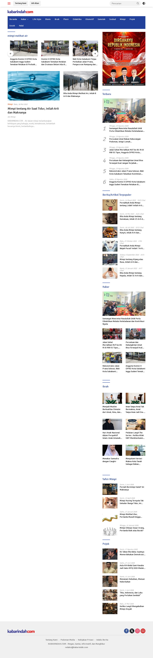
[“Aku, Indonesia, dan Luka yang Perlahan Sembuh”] (109, 595)
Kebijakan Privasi (85, 640)
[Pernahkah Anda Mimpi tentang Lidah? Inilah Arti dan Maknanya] (109, 205)
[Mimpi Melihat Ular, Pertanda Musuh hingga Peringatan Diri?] (109, 516)
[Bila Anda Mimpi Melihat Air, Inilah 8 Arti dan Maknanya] (80, 81)
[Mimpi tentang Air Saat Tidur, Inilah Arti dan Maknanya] (34, 85)
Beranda (13, 19)
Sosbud (112, 19)
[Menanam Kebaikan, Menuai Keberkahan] (109, 581)
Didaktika (77, 19)
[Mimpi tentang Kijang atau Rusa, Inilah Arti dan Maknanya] (109, 259)
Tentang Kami (20, 3)
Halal (21, 25)
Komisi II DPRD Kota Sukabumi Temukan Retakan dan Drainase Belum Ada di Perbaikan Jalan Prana (51, 62)
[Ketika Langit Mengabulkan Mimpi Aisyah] (109, 608)
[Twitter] (132, 631)
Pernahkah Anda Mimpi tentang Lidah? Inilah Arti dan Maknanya (131, 204)
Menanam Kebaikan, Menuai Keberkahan (132, 580)
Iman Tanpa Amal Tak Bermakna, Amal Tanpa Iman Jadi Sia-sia (135, 409)
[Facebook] (126, 631)
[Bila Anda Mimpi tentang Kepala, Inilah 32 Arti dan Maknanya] (109, 273)
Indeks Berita (102, 640)
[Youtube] (143, 631)
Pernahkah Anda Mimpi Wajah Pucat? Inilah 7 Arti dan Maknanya (131, 247)
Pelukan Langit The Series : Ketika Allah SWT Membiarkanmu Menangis (135, 435)
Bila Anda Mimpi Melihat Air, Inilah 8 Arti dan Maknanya (79, 94)
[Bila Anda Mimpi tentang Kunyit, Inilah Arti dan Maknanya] (109, 232)
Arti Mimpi (11, 117)
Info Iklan (35, 3)
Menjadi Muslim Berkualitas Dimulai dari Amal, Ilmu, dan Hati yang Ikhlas (111, 409)
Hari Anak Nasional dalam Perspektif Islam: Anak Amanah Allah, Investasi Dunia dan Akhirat (112, 435)
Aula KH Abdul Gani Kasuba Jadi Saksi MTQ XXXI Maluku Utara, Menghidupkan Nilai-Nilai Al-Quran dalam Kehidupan (132, 567)
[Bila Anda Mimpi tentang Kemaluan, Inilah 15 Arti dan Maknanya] (109, 218)
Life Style (37, 19)
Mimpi (123, 19)
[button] (138, 3)
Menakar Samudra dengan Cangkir (110, 460)
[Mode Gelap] (143, 3)
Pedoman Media (68, 640)
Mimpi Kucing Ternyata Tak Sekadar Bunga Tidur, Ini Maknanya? (132, 502)
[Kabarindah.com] (20, 11)
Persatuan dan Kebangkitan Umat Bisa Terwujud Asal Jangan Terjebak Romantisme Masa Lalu (126, 161)
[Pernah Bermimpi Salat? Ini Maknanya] (109, 489)
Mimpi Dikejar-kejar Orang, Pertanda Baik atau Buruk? (132, 529)
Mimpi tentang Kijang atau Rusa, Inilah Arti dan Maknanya (131, 260)
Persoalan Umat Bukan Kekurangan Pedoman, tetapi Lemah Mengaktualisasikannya (125, 140)
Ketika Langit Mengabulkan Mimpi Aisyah (132, 607)
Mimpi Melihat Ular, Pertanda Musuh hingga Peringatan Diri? (130, 515)
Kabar (23, 19)
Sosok (12, 25)
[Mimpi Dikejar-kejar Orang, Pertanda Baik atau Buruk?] (109, 530)
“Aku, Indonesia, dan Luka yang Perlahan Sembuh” (131, 594)
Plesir (66, 19)
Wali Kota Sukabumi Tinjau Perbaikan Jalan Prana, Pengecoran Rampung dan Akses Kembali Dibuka (82, 62)
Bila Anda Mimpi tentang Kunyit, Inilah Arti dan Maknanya (130, 231)
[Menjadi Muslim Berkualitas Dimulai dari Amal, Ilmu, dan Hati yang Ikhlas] (112, 398)
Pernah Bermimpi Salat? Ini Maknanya (132, 488)
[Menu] (10, 3)
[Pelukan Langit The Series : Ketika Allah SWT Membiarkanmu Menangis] (135, 424)
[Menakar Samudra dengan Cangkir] (112, 450)
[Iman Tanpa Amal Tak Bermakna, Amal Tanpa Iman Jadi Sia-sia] (135, 398)
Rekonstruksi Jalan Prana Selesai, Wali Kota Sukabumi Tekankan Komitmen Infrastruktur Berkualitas (126, 172)
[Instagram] (137, 631)
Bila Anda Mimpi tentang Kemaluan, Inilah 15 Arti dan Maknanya (132, 217)
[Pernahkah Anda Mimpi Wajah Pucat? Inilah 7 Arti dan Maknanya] (109, 245)
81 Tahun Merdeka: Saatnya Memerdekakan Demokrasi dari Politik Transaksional (132, 553)
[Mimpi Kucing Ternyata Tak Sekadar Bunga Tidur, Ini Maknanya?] (109, 502)
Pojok (132, 19)
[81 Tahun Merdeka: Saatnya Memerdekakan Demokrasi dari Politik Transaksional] (109, 554)
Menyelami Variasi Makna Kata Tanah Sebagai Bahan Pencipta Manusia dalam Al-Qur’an (134, 461)
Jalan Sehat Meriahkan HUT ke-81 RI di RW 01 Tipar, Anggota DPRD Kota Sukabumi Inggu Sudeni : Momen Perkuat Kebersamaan (127, 151)
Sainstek (101, 19)
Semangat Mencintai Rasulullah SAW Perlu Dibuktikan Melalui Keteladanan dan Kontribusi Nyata (126, 129)
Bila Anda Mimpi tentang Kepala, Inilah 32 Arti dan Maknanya (131, 274)
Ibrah (57, 19)
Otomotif (89, 19)
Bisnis (48, 19)
